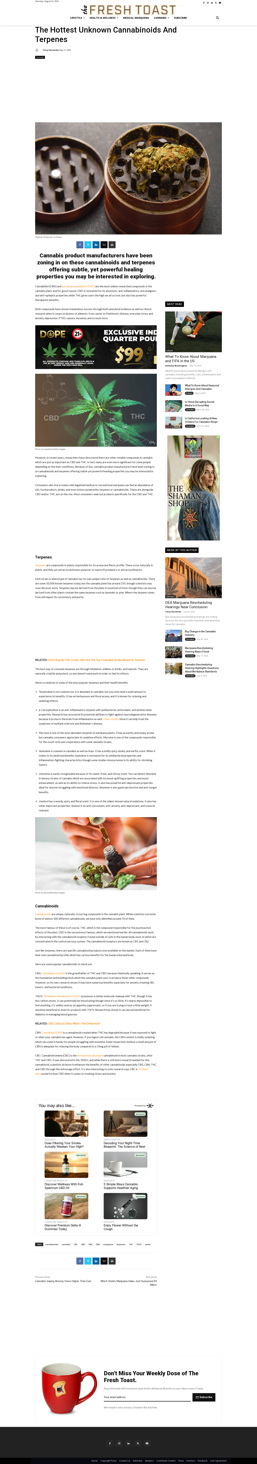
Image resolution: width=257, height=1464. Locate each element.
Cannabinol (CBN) (52, 1032)
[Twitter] (87, 244)
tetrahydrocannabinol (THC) (78, 286)
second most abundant (90, 1055)
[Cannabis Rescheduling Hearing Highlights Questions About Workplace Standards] (173, 669)
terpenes (121, 1244)
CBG (90, 1244)
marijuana (108, 1244)
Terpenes (40, 565)
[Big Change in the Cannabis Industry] (173, 636)
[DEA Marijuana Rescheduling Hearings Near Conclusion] (193, 577)
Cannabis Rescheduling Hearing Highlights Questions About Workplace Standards (202, 668)
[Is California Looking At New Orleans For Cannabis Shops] (173, 423)
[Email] (104, 244)
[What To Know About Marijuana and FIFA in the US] (193, 331)
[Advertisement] (128, 90)
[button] (217, 18)
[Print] (112, 244)
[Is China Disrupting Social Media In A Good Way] (173, 406)
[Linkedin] (95, 244)
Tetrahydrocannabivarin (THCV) (62, 996)
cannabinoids (51, 1244)
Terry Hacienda (51, 50)
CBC (76, 1244)
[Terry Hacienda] (37, 50)
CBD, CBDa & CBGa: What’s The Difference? (74, 1023)
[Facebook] (79, 244)
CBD (83, 1244)
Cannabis (40, 57)
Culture (169, 350)
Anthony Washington (176, 365)
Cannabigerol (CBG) (53, 973)
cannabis (66, 1244)
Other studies (111, 719)
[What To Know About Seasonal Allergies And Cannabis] (173, 390)
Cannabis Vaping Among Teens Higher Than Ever (63, 1281)
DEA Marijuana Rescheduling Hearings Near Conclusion (188, 605)
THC (131, 1244)
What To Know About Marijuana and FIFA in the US (190, 358)
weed (147, 1244)
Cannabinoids (43, 914)
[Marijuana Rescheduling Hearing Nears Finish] (173, 652)
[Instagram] (119, 1443)
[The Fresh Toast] (128, 10)
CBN (98, 1244)
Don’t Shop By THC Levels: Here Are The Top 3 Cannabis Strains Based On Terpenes (96, 659)
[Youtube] (147, 1443)
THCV (139, 1244)
